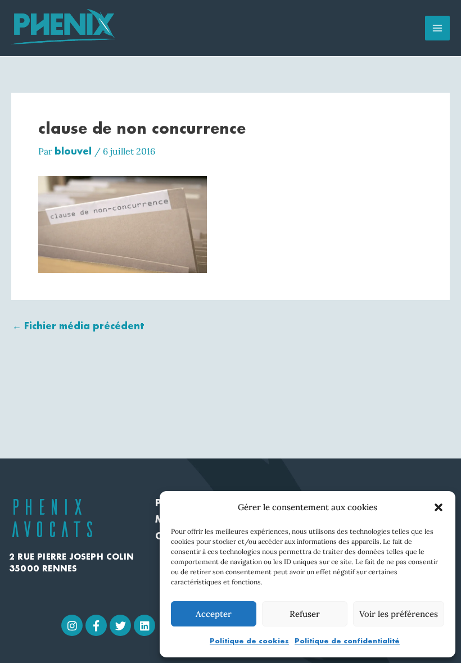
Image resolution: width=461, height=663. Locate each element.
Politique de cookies (249, 641)
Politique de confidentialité (347, 641)
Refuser (305, 613)
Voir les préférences (398, 613)
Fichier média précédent (78, 325)
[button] (438, 507)
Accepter (214, 613)
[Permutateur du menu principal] (437, 28)
